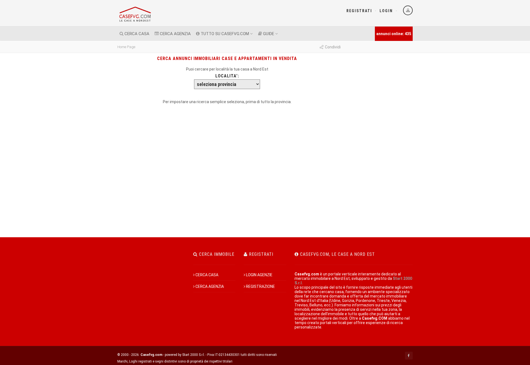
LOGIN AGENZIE (259, 275)
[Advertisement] (379, 123)
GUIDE (268, 33)
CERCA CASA (136, 33)
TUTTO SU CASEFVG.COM (224, 33)
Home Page (126, 47)
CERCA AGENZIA (175, 33)
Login (386, 11)
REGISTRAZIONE (260, 286)
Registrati (359, 11)
